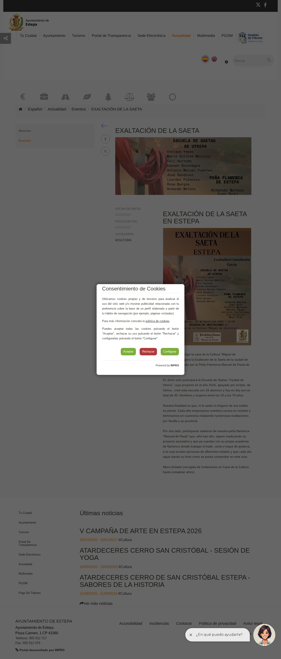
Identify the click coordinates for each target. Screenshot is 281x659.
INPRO (175, 365)
